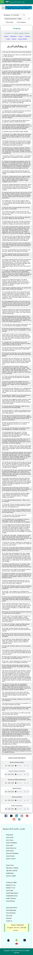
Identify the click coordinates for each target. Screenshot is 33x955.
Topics (21, 36)
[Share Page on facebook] (6, 815)
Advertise (9, 918)
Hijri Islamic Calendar (12, 868)
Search (6, 36)
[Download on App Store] (8, 940)
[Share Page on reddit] (14, 819)
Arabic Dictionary (11, 898)
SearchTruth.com (17, 2)
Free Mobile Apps (11, 910)
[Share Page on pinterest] (27, 815)
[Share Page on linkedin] (16, 815)
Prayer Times (10, 865)
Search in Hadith (11, 876)
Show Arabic (9, 22)
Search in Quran (10, 858)
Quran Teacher (22, 39)
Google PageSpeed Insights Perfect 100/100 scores (16, 927)
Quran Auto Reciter (11, 907)
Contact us (9, 921)
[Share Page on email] (22, 815)
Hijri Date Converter (11, 870)
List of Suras (9, 840)
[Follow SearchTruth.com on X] (24, 940)
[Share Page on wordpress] (19, 819)
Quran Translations (11, 842)
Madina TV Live (10, 888)
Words (14, 39)
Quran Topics (10, 850)
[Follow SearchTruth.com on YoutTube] (16, 943)
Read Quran (9, 835)
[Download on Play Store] (16, 940)
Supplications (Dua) (11, 895)
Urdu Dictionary (10, 901)
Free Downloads (10, 913)
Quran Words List (11, 848)
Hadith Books (10, 873)
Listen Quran (9, 837)
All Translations (21, 22)
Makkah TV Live (10, 885)
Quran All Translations (12, 853)
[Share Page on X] (11, 815)
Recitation (13, 36)
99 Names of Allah (11, 882)
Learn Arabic (9, 890)
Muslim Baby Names (12, 893)
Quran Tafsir (9, 845)
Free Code (9, 915)
